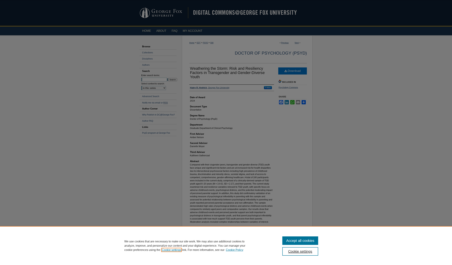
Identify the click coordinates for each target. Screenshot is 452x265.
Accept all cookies (300, 241)
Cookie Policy (234, 249)
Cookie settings (171, 249)
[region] (226, 245)
